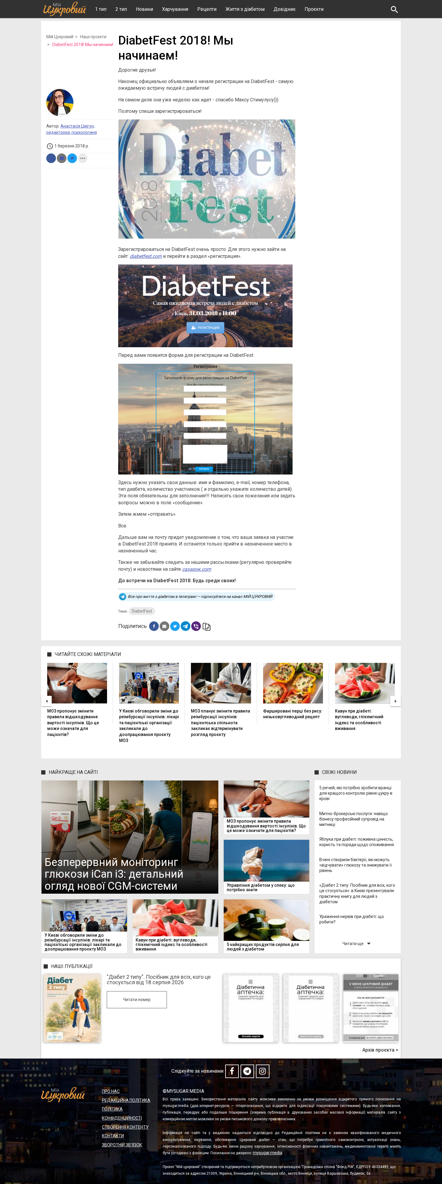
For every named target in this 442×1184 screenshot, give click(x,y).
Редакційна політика (126, 1100)
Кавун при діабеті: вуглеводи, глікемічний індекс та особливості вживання (359, 720)
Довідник (285, 9)
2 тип (121, 9)
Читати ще (357, 943)
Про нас (111, 1091)
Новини (144, 9)
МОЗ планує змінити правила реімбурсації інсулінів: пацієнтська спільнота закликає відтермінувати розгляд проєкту (220, 723)
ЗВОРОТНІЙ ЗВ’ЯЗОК (122, 1144)
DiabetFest (142, 611)
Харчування (175, 9)
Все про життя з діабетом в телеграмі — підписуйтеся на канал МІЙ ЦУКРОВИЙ (200, 596)
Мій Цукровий (59, 36)
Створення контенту (125, 1127)
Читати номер (137, 999)
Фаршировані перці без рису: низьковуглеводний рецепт (292, 714)
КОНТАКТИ (113, 1135)
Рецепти (206, 9)
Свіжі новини (339, 772)
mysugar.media (267, 1152)
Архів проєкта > (380, 1050)
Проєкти (314, 9)
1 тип (100, 9)
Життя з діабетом (245, 9)
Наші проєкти (93, 36)
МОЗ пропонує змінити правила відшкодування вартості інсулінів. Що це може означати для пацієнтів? (73, 723)
